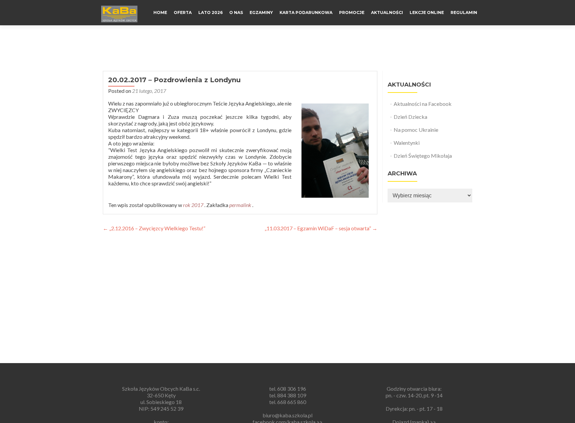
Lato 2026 (210, 12)
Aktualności (387, 12)
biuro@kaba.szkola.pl (287, 415)
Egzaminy (261, 12)
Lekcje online (427, 12)
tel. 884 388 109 (287, 395)
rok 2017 (193, 205)
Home (160, 12)
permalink (240, 205)
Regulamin (464, 12)
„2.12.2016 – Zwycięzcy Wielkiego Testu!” (154, 228)
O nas (236, 12)
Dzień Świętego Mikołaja (423, 155)
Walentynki (407, 142)
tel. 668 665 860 (287, 402)
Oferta (183, 12)
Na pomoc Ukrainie (416, 129)
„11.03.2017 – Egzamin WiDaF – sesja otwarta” (321, 228)
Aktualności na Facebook (423, 104)
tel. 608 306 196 (287, 388)
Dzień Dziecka (410, 116)
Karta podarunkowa (306, 12)
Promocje (351, 12)
